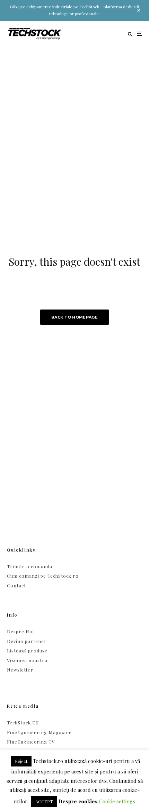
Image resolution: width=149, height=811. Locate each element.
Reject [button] (21, 761)
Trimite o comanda (29, 566)
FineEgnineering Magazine (39, 732)
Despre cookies (78, 801)
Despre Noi (20, 631)
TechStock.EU (23, 722)
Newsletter (20, 670)
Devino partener (27, 641)
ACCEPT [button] (44, 801)
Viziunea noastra (27, 660)
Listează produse (27, 650)
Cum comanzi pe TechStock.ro (43, 576)
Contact (16, 585)
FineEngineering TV (31, 742)
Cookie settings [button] (117, 801)
